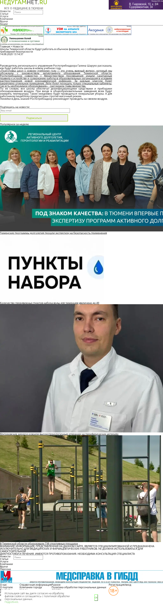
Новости (5, 11)
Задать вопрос (134, 55)
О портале (6, 587)
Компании (6, 19)
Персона (5, 569)
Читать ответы (134, 61)
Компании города (31, 587)
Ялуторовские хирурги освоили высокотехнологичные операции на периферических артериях (59, 434)
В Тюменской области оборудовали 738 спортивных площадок (39, 543)
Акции (4, 24)
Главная (5, 46)
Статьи (4, 13)
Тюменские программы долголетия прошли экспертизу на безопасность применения (53, 233)
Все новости (10, 103)
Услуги (4, 16)
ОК (96, 597)
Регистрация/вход (120, 584)
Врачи (4, 21)
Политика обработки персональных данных (79, 587)
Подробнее (11, 602)
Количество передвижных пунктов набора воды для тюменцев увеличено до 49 (49, 303)
